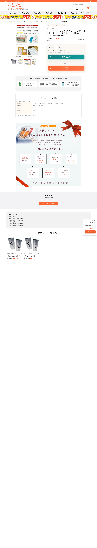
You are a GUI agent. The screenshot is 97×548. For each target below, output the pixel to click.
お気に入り (78, 9)
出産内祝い (20, 220)
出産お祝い (20, 225)
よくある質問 (86, 4)
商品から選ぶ (37, 13)
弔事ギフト (87, 0)
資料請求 (81, 4)
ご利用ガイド (68, 4)
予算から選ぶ (49, 13)
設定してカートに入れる (66, 56)
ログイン (84, 9)
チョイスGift (93, 0)
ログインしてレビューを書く (48, 203)
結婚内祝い (20, 218)
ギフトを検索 (85, 13)
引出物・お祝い (12, 222)
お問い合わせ (75, 4)
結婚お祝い (20, 223)
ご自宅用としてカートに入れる (66, 68)
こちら (50, 88)
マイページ (73, 9)
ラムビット (81, 0)
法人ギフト (74, 13)
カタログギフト (13, 13)
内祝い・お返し (12, 216)
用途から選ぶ (25, 13)
